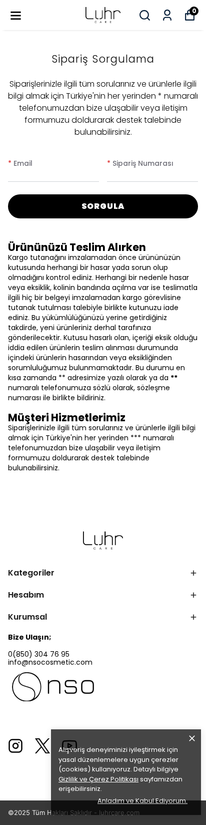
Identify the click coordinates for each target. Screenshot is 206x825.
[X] (42, 745)
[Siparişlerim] (167, 15)
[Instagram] (15, 745)
